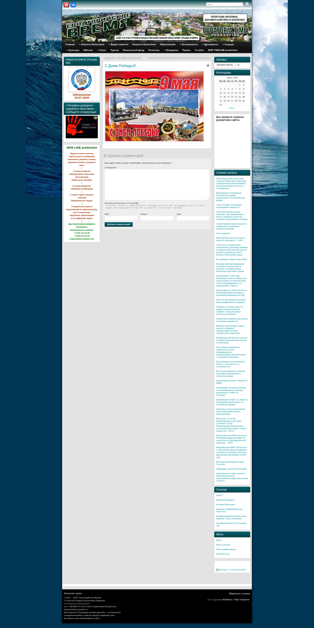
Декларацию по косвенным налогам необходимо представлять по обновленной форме (230, 196)
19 (228, 97)
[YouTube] (66, 4)
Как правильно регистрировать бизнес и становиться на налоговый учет (230, 364)
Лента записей (223, 545)
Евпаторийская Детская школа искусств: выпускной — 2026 (230, 239)
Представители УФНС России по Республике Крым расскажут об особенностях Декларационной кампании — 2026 (231, 439)
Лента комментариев (226, 549)
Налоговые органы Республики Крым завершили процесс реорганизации (230, 411)
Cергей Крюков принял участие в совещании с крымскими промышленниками (231, 226)
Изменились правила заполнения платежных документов (232, 320)
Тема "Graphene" (242, 600)
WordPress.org (222, 554)
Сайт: (179, 214)
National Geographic (225, 500)
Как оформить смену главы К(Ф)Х (231, 259)
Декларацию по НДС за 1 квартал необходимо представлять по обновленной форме (231, 402)
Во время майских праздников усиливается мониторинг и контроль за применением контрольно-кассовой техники (230, 268)
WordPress (227, 600)
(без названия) (223, 233)
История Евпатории (225, 504)
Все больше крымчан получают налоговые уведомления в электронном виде (230, 373)
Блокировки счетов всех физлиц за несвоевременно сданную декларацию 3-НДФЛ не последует (231, 391)
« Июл (231, 108)
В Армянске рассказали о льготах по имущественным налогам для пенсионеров (231, 340)
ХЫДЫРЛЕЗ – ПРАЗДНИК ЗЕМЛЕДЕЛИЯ (122, 58)
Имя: (107, 214)
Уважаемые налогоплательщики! (231, 469)
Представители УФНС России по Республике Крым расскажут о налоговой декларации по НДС (231, 292)
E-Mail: (144, 214)
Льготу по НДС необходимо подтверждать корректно (229, 206)
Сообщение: (111, 167)
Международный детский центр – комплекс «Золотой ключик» (231, 517)
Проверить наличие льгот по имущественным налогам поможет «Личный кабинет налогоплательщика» (229, 310)
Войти (219, 540)
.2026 (85, 97)
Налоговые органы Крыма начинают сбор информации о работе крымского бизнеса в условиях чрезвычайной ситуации (232, 215)
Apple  (219, 495)
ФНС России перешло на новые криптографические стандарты (231, 301)
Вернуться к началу (239, 593)
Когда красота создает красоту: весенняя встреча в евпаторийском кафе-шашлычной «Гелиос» (232, 477)
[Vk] (73, 4)
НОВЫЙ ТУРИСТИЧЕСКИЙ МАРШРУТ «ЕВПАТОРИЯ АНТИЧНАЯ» (178, 58)
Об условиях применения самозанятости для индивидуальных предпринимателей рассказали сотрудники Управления (231, 352)
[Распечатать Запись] (208, 65)
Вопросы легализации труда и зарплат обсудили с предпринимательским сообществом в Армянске (230, 329)
